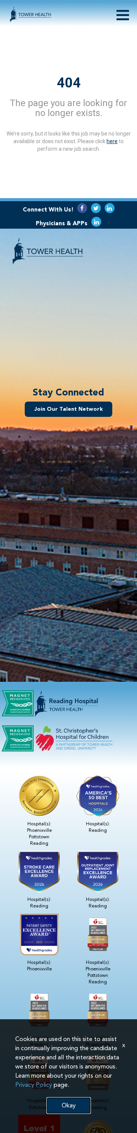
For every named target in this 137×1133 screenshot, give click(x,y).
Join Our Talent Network (68, 409)
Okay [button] (69, 1105)
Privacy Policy (33, 1084)
